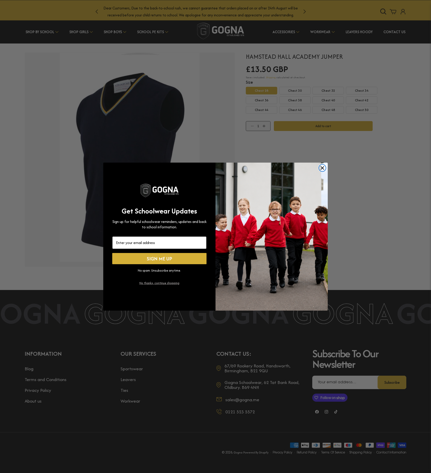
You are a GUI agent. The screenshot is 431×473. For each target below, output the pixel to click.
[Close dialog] (322, 168)
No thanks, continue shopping (159, 283)
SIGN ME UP (159, 258)
